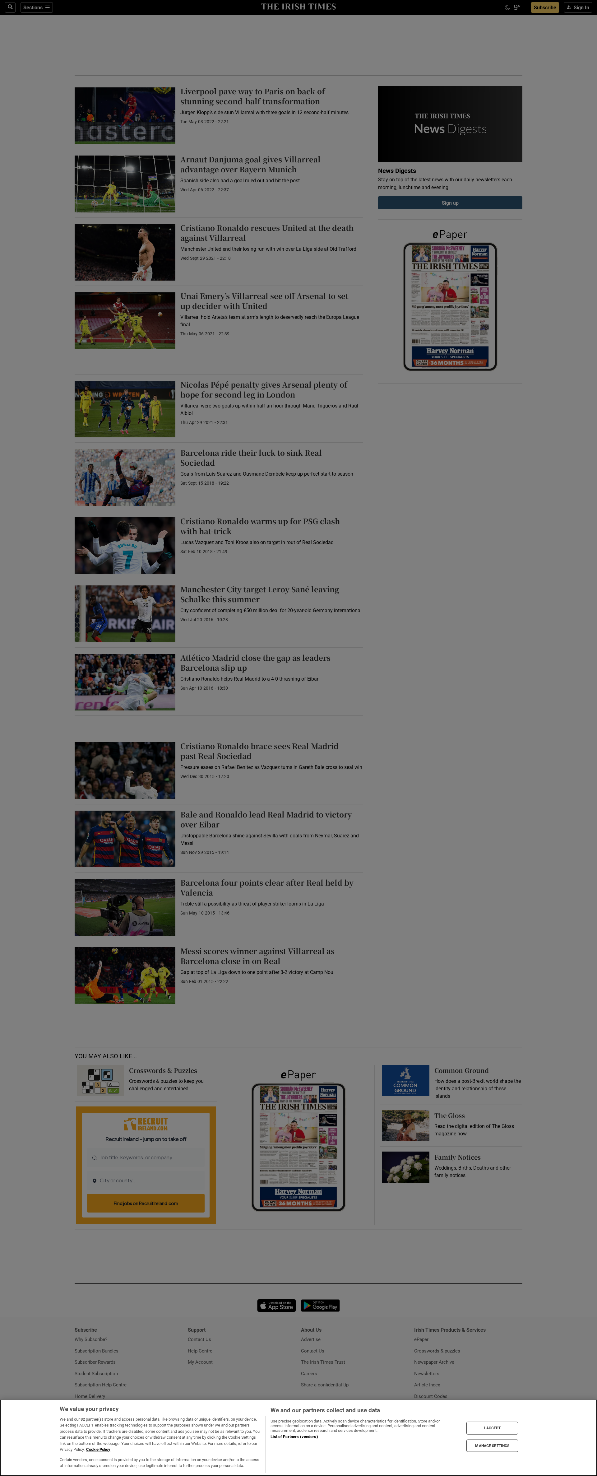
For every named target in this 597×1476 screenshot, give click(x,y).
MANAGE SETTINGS (492, 1445)
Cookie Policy (98, 1449)
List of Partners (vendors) (294, 1436)
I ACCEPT (492, 1428)
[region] (298, 1437)
